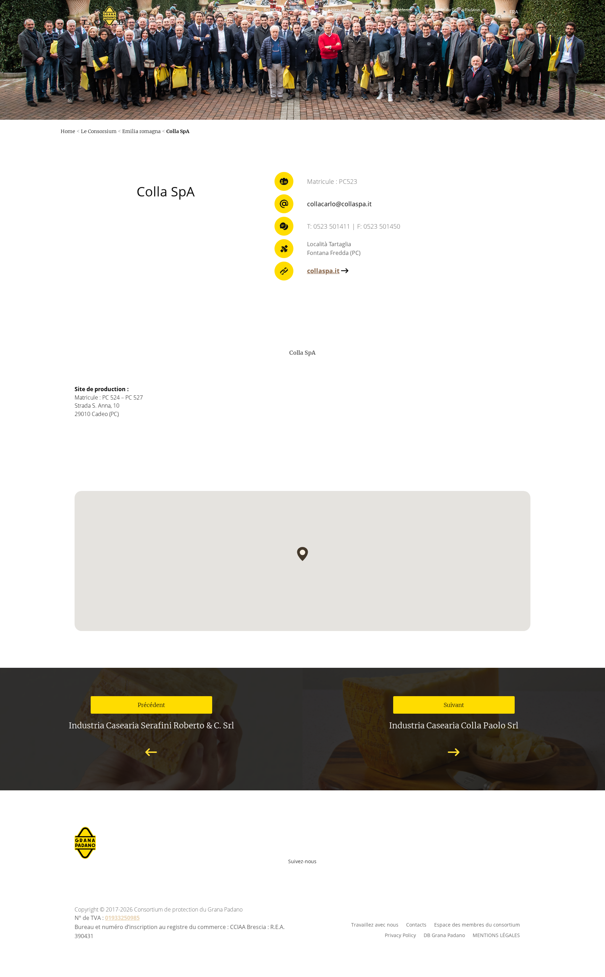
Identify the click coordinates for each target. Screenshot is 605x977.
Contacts (416, 924)
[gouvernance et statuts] (302, 272)
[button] (302, 554)
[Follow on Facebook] (268, 873)
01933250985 (122, 918)
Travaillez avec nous (374, 924)
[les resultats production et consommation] (302, 205)
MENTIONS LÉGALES (496, 935)
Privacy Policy (400, 935)
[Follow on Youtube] (284, 873)
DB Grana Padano (444, 935)
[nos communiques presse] (302, 78)
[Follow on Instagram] (299, 873)
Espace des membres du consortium (477, 924)
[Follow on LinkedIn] (330, 873)
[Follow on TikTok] (341, 873)
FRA (513, 11)
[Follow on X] (314, 873)
